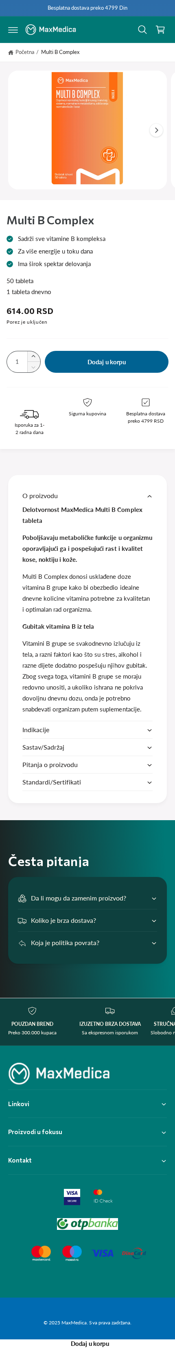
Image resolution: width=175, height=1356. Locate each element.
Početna (24, 52)
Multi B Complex (60, 52)
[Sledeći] (156, 130)
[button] (13, 30)
